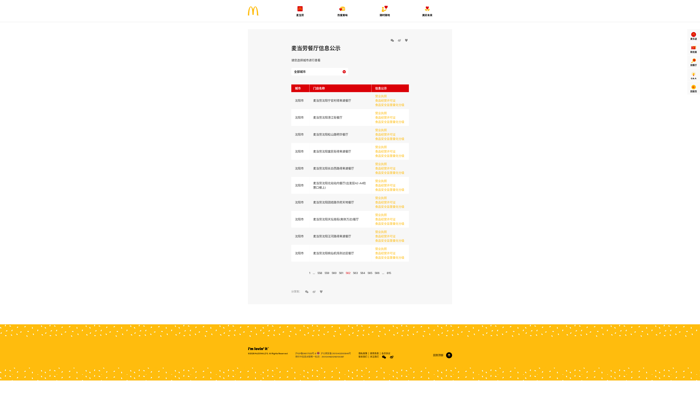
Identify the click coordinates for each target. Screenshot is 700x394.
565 (370, 273)
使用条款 (374, 353)
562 (348, 273)
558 (320, 273)
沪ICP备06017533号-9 (305, 353)
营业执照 (381, 96)
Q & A (693, 78)
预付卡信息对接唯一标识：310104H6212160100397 (319, 356)
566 (377, 273)
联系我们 (363, 356)
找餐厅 (693, 65)
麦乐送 (693, 39)
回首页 (693, 91)
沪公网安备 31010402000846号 (336, 353)
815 (389, 273)
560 (334, 273)
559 (327, 273)
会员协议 (386, 353)
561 (341, 273)
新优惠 (693, 52)
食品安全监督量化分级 (389, 105)
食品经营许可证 (385, 100)
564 (362, 273)
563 (355, 273)
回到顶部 (438, 355)
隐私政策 (363, 353)
